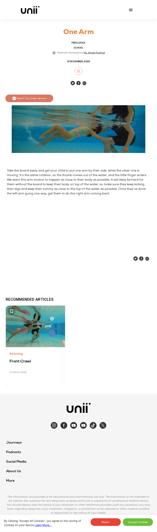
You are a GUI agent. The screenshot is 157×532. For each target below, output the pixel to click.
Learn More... (43, 525)
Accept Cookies (138, 522)
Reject (106, 522)
